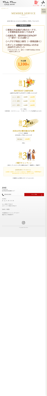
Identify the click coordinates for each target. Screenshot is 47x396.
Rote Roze (26, 227)
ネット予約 (34, 194)
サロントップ (5, 8)
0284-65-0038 (7, 194)
